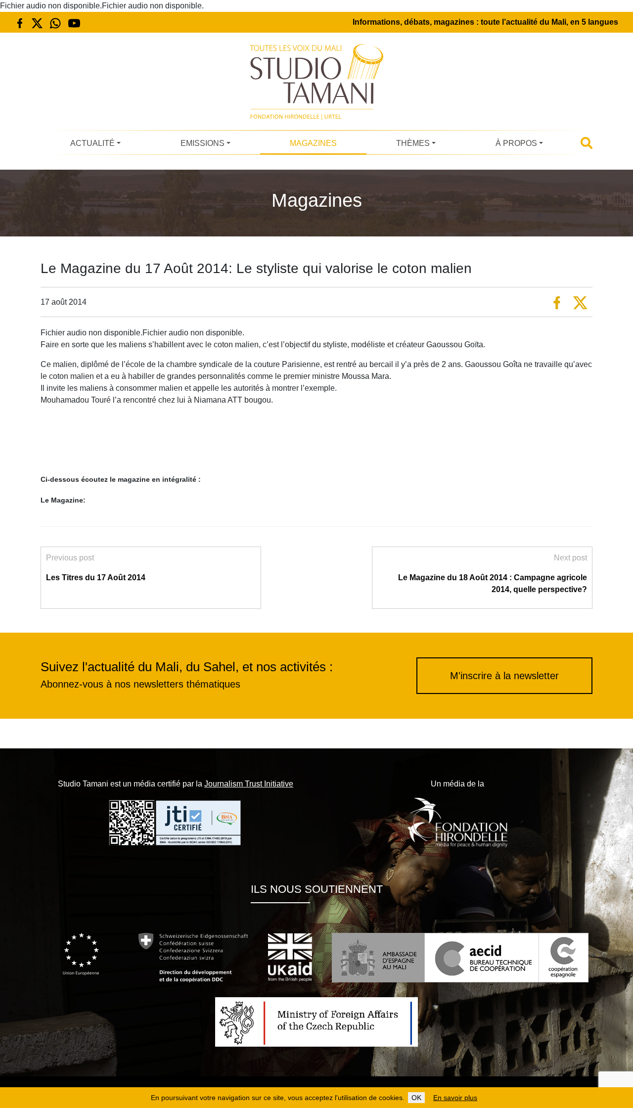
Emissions (203, 143)
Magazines (313, 143)
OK (416, 1098)
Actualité (92, 143)
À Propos (516, 143)
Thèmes (413, 143)
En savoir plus (455, 1098)
